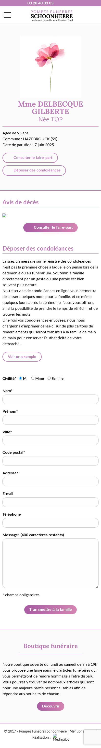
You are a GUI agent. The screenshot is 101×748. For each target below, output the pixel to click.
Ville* (7, 432)
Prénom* (10, 411)
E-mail (7, 494)
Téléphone (11, 514)
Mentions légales (82, 731)
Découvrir (50, 706)
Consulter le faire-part (32, 158)
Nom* (7, 391)
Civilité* (9, 379)
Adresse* (10, 473)
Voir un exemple (22, 357)
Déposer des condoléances (37, 170)
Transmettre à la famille (50, 609)
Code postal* (13, 452)
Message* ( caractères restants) (33, 535)
